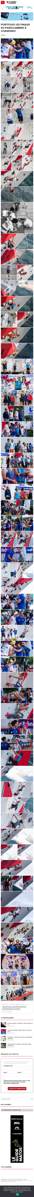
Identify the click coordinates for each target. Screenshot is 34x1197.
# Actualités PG (7, 1007)
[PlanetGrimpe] (11, 2)
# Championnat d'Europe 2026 (11, 1110)
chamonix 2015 (7, 1012)
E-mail (19, 1072)
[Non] (32, 1191)
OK (17, 1194)
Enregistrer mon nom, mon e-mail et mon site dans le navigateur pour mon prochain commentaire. (17, 1082)
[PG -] (6, 69)
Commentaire (8, 1066)
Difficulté (17, 1009)
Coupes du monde (8, 1009)
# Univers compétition (19, 1007)
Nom (5, 1072)
